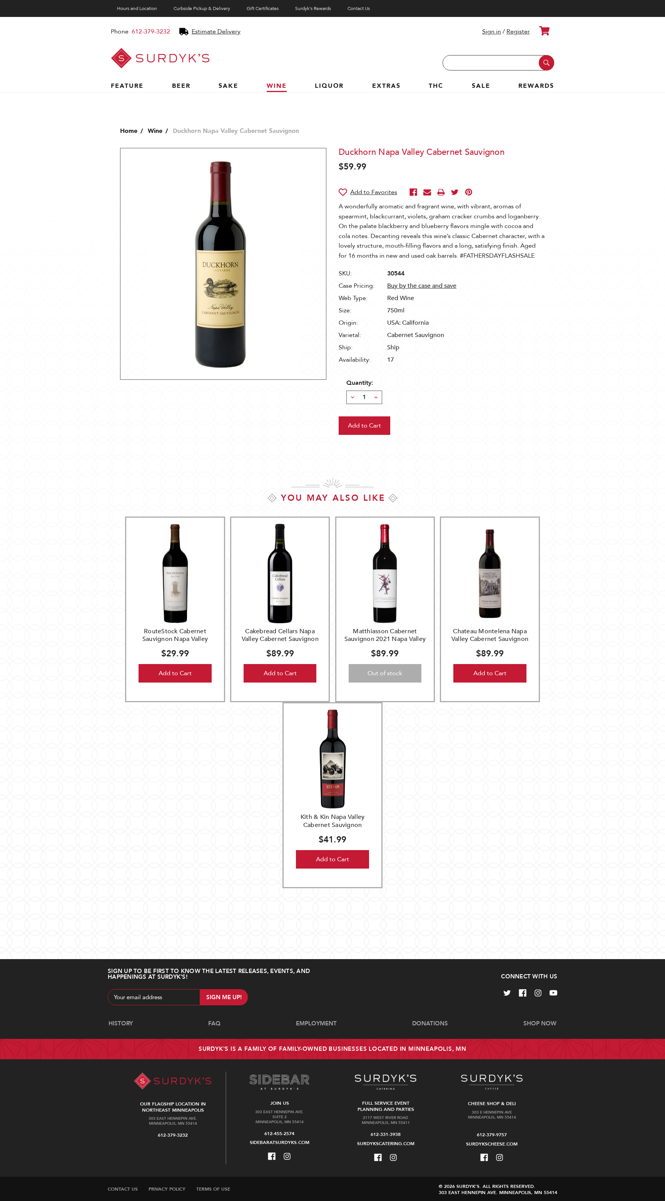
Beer (181, 86)
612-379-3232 (151, 32)
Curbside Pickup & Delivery (202, 8)
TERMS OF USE (213, 1189)
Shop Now (539, 1023)
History (121, 1023)
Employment (316, 1023)
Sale (481, 86)
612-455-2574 (279, 1134)
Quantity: (359, 383)
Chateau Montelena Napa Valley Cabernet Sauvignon (489, 635)
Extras (386, 86)
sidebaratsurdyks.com (279, 1142)
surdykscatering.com (385, 1144)
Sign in (491, 31)
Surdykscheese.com (492, 1144)
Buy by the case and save (421, 286)
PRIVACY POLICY (167, 1189)
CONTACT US (123, 1189)
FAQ (214, 1023)
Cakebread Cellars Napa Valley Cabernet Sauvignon (280, 635)
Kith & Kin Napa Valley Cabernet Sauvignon (333, 821)
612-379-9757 (492, 1135)
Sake (228, 86)
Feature (127, 86)
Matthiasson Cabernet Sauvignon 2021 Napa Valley (385, 635)
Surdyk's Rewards (313, 8)
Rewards (536, 86)
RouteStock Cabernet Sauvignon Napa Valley (175, 635)
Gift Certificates (263, 8)
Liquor (329, 86)
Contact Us (359, 8)
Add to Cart (175, 673)
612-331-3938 (386, 1134)
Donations (430, 1023)
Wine (277, 86)
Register (518, 31)
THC (436, 86)
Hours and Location (137, 8)
